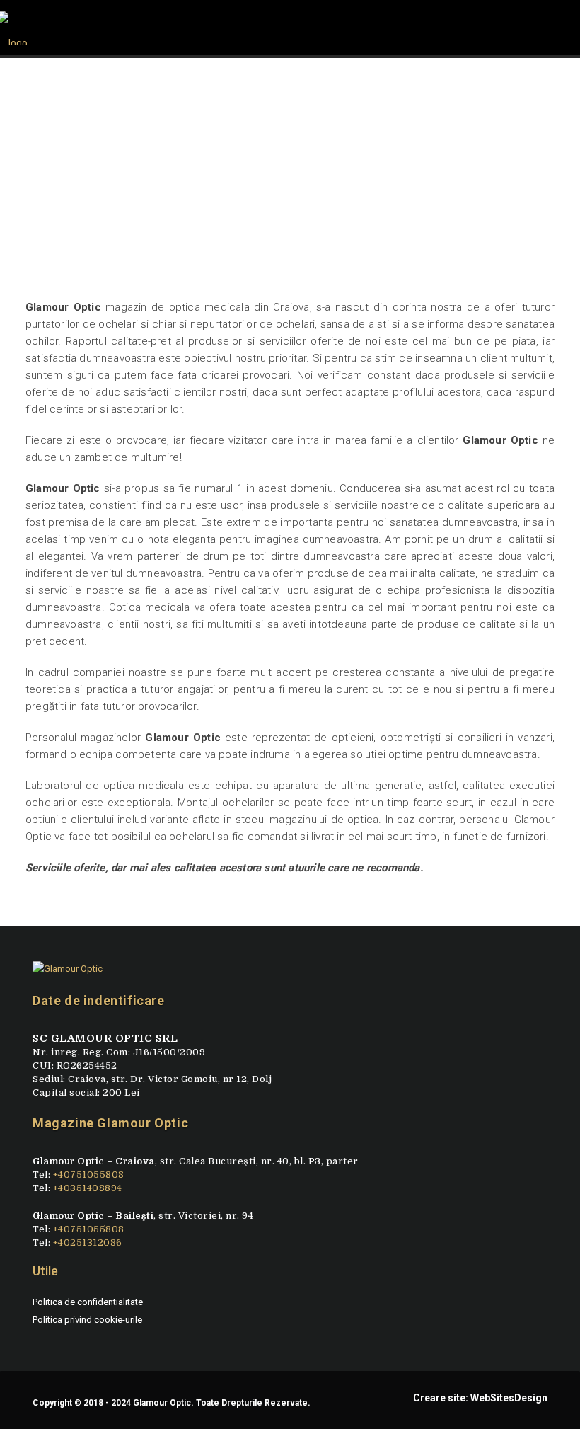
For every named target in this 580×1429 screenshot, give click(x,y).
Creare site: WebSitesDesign (480, 1398)
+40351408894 (87, 1188)
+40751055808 (88, 1174)
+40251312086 (87, 1242)
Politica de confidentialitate (88, 1302)
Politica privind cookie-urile (87, 1319)
